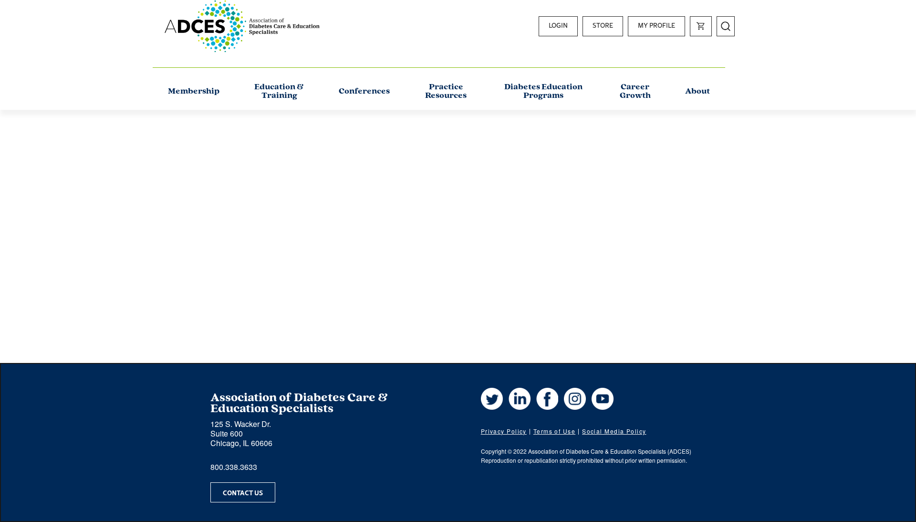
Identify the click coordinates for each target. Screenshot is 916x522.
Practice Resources (446, 91)
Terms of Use (554, 431)
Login (558, 25)
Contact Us (243, 492)
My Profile (656, 25)
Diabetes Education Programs (543, 91)
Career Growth (635, 91)
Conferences (364, 91)
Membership (193, 91)
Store (603, 25)
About (697, 91)
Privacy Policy (504, 431)
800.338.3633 (233, 466)
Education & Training (279, 91)
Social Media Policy (614, 431)
